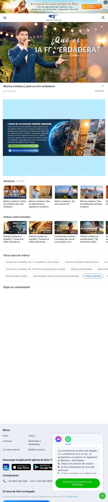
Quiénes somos (36, 449)
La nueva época (11, 449)
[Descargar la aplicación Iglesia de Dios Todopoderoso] (6, 466)
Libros (31, 435)
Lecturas (7, 441)
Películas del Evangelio (81, 269)
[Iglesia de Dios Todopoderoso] (54, 17)
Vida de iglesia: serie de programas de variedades (56, 276)
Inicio (5, 435)
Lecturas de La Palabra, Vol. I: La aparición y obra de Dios (32, 262)
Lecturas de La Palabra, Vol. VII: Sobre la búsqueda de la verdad (35, 269)
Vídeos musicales (93, 276)
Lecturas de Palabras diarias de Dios (81, 262)
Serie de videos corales (16, 276)
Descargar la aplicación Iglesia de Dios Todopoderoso (35, 459)
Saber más (73, 496)
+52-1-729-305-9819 (41, 481)
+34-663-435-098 (17, 481)
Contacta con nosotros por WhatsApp (77, 483)
